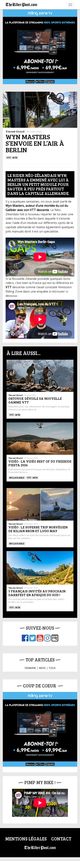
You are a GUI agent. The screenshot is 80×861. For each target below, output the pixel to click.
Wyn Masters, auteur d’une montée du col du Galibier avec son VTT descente (37, 208)
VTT (9, 287)
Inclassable (16, 477)
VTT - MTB (12, 157)
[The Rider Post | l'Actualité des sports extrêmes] (21, 4)
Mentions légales (26, 839)
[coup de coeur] (40, 729)
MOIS (42, 668)
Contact (61, 839)
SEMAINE (30, 668)
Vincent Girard (15, 131)
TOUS (52, 668)
